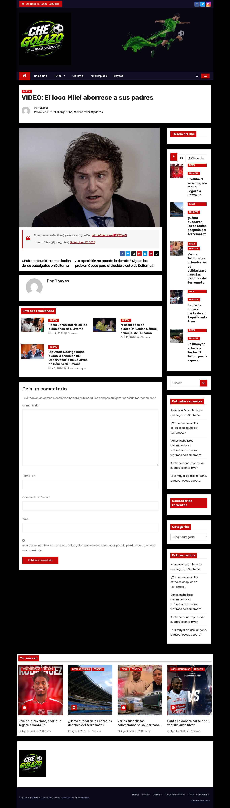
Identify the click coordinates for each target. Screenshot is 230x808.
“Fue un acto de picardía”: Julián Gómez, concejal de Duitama (139, 329)
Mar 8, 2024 (55, 368)
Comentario (31, 405)
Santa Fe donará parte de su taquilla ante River (188, 723)
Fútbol (59, 76)
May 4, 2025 (55, 333)
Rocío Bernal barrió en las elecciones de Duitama (67, 327)
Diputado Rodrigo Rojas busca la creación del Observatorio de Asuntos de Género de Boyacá (68, 358)
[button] (197, 76)
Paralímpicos (99, 76)
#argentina (64, 112)
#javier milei (82, 112)
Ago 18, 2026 (29, 731)
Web (25, 519)
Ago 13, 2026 (79, 731)
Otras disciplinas (200, 800)
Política (26, 91)
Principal (193, 173)
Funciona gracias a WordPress (36, 797)
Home (135, 794)
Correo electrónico (36, 497)
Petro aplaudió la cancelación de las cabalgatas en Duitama (46, 263)
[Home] (24, 76)
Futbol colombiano (194, 165)
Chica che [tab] (198, 158)
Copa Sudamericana (196, 291)
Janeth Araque (76, 368)
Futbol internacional (199, 794)
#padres (97, 112)
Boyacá (118, 76)
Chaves (43, 108)
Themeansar (82, 797)
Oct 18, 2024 (128, 337)
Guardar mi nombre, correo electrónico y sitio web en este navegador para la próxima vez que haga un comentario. (88, 547)
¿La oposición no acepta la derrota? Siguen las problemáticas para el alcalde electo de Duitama (113, 263)
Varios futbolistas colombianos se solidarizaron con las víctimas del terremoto (139, 727)
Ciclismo (77, 76)
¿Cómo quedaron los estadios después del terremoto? (184, 428)
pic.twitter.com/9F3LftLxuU (109, 235)
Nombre (28, 476)
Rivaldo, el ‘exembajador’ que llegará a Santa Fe (39, 723)
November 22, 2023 (82, 242)
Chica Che (40, 76)
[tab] (173, 157)
